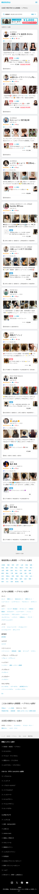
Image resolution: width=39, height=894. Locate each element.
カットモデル (5, 686)
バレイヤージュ (5, 617)
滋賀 (16, 573)
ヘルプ (5, 870)
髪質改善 (14, 651)
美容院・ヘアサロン (12, 736)
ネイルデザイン (8, 799)
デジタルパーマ (23, 627)
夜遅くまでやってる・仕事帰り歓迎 (26, 711)
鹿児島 (17, 581)
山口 (31, 576)
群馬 (12, 567)
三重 (12, 573)
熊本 (3, 581)
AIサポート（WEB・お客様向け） (13, 875)
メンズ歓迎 (11, 708)
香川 (7, 579)
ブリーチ (30, 617)
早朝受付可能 (5, 711)
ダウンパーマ (16, 630)
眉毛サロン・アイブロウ (10, 760)
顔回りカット (28, 599)
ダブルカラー (10, 611)
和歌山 (7, 576)
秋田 (13, 565)
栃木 (7, 567)
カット (3, 599)
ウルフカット (25, 601)
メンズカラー (5, 679)
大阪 (25, 573)
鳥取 (13, 576)
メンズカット (5, 672)
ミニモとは (6, 819)
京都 (21, 573)
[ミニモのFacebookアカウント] (22, 883)
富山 (16, 570)
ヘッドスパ (4, 665)
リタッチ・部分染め (12, 609)
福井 (25, 570)
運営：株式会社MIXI (9, 824)
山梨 (3, 570)
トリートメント (5, 651)
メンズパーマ (7, 794)
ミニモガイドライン (9, 852)
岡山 (22, 576)
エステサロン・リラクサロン (12, 765)
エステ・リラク (13, 728)
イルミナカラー (5, 614)
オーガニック (23, 609)
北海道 (3, 565)
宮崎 (12, 581)
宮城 (26, 565)
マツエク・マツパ (27, 725)
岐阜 (30, 570)
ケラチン (33, 651)
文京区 (24, 736)
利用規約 (6, 856)
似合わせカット (19, 599)
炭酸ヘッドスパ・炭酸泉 (15, 665)
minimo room (7, 833)
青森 (8, 565)
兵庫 (30, 573)
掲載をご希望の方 (8, 838)
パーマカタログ (8, 790)
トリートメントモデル (7, 689)
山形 (22, 565)
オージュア (26, 651)
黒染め (3, 611)
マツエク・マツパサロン (10, 756)
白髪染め (31, 609)
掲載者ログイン (8, 847)
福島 (31, 565)
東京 (31, 567)
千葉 (26, 567)
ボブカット (34, 601)
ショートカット (5, 601)
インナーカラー (20, 611)
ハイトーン (25, 614)
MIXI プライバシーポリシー (11, 865)
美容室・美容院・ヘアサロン (12, 747)
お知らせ (6, 829)
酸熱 (20, 651)
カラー (3, 609)
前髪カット (10, 599)
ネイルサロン (17, 725)
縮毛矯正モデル (24, 686)
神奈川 (21, 567)
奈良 (3, 576)
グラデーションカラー (7, 620)
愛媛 (12, 579)
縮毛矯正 (4, 637)
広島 (26, 576)
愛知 (7, 573)
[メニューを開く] (36, 2)
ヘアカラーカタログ (9, 785)
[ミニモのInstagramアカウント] (12, 883)
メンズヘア (6, 781)
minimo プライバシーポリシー (12, 861)
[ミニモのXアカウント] (17, 883)
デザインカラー (16, 614)
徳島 (3, 579)
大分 (7, 581)
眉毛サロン (4, 728)
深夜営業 (13, 711)
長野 (7, 570)
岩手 (17, 565)
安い (3, 693)
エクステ (4, 644)
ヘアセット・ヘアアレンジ (8, 658)
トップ (3, 736)
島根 (17, 576)
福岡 (21, 579)
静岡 (3, 573)
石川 (21, 570)
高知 (16, 579)
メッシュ (29, 611)
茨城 (3, 567)
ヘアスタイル (7, 776)
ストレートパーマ (11, 627)
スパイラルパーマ (6, 630)
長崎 (30, 579)
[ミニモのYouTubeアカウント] (27, 883)
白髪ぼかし (22, 617)
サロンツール (7, 842)
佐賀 (25, 579)
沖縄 (22, 581)
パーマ (3, 627)
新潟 (12, 570)
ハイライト (14, 617)
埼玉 (16, 567)
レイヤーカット (16, 601)
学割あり (4, 708)
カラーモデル (14, 686)
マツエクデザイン (8, 804)
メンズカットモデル (20, 689)
